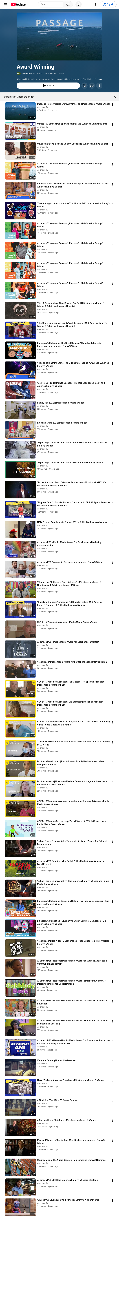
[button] (59, 36)
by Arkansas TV (28, 73)
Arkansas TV (42, 107)
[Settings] (95, 4)
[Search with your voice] (78, 4)
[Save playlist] (84, 86)
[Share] (92, 86)
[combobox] (51, 4)
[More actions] (99, 86)
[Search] (68, 4)
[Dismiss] (115, 97)
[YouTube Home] (18, 4)
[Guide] (5, 4)
